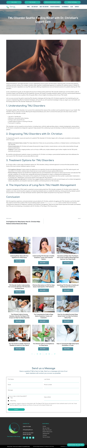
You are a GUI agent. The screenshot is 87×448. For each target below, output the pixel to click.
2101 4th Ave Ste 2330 (28, 433)
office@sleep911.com (28, 429)
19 (37, 354)
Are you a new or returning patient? (17, 396)
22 (46, 354)
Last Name (47, 379)
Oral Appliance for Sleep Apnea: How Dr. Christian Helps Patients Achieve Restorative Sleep (23, 222)
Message (10, 390)
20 (40, 354)
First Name (11, 379)
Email (9, 384)
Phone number (48, 384)
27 (54, 354)
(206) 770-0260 (27, 426)
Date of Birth (47, 397)
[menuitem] (28, 7)
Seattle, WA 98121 (27, 434)
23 (49, 354)
